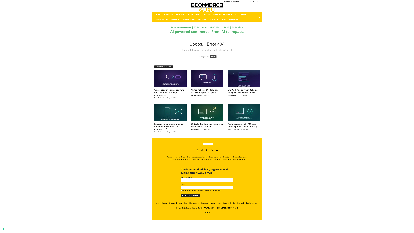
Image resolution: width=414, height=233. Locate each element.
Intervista (214, 19)
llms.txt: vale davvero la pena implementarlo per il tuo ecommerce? (168, 127)
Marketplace (240, 14)
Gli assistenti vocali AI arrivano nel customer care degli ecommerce (169, 92)
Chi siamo (164, 203)
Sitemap (207, 212)
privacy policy (217, 190)
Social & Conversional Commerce (217, 14)
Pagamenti (175, 19)
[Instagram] (250, 1)
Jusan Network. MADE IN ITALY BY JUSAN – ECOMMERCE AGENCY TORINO (212, 208)
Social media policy (229, 203)
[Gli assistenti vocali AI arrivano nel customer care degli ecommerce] (170, 78)
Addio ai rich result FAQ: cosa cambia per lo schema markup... (243, 125)
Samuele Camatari (159, 98)
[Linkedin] (253, 1)
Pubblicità (204, 203)
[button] (258, 17)
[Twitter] (257, 1)
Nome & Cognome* (187, 177)
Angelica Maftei (232, 95)
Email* (183, 184)
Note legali (240, 203)
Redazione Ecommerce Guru (178, 203)
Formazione (234, 19)
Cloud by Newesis (251, 203)
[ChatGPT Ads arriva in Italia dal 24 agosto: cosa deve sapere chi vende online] (244, 78)
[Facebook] (247, 1)
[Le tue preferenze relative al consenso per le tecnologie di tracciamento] (4, 229)
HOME (213, 56)
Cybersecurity (162, 19)
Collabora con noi (194, 203)
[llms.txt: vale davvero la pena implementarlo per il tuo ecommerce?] (170, 112)
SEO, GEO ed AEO (193, 14)
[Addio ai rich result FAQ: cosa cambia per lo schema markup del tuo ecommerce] (244, 112)
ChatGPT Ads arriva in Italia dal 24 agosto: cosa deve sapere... (243, 91)
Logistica (202, 19)
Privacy (219, 203)
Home (158, 14)
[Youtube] (260, 1)
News (224, 19)
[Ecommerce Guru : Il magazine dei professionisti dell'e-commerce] (207, 7)
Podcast (212, 203)
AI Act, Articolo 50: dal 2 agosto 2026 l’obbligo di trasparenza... (206, 91)
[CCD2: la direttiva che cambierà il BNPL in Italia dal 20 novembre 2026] (207, 112)
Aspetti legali (189, 19)
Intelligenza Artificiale (174, 14)
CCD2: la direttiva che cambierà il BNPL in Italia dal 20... (207, 125)
